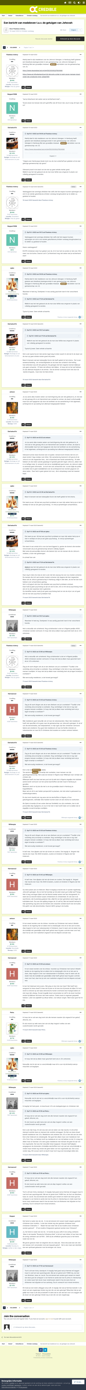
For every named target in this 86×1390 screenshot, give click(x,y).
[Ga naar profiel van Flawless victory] (6, 30)
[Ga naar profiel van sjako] (12, 284)
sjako (12, 268)
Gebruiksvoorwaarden (9, 1387)
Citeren (28, 87)
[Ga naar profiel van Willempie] (12, 626)
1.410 (13, 635)
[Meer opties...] (80, 54)
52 (13, 118)
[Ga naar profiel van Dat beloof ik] (12, 143)
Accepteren (80, 1382)
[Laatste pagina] (19, 47)
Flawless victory (19, 29)
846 (12, 1242)
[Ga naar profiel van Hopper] (12, 1232)
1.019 (13, 153)
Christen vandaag (28, 31)
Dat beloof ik (12, 127)
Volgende (13, 47)
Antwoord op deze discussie (70, 39)
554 (12, 719)
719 (12, 1038)
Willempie (12, 610)
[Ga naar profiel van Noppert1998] (12, 108)
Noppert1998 (12, 94)
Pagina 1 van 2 (28, 47)
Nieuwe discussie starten (43, 39)
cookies (11, 1383)
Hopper (12, 1216)
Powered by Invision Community (43, 1357)
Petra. (12, 1012)
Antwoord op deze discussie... (25, 1327)
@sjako (53, 64)
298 (12, 417)
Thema (38, 1354)
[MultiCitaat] (23, 87)
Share (64, 30)
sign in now (49, 1319)
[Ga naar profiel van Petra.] (12, 1028)
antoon (12, 392)
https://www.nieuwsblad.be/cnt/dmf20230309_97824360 (43, 70)
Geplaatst (30, 54)
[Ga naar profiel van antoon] (12, 408)
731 (12, 298)
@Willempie (36, 770)
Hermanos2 (12, 694)
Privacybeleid (46, 1354)
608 (12, 80)
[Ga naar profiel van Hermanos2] (12, 709)
